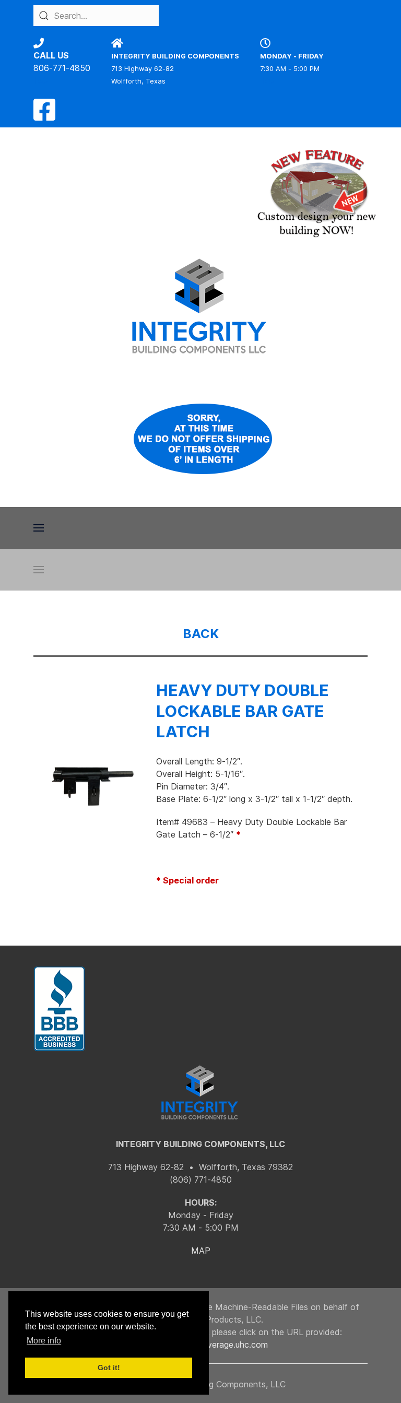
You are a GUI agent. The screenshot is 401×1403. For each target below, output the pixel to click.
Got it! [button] (109, 1367)
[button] (38, 528)
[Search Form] (43, 15)
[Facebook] (44, 116)
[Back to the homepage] (200, 305)
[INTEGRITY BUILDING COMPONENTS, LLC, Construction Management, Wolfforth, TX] (59, 1009)
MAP (200, 1250)
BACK (201, 633)
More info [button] (44, 1340)
